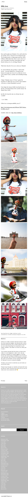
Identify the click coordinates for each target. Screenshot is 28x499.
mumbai (19, 333)
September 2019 (5, 440)
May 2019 (3, 445)
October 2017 (4, 466)
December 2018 (4, 452)
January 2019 (4, 450)
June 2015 (3, 484)
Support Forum (4, 416)
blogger (11, 333)
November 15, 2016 (4, 8)
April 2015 (3, 487)
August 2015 (4, 481)
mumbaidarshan (4, 334)
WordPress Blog (5, 418)
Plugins (2, 413)
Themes (3, 417)
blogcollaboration (6, 333)
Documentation (4, 411)
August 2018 (4, 457)
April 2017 (3, 469)
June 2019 (3, 443)
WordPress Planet (5, 420)
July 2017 (3, 467)
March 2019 (3, 447)
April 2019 (3, 446)
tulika (24, 334)
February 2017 (4, 470)
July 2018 (3, 459)
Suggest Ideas (4, 414)
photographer (18, 334)
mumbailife (9, 334)
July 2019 (3, 442)
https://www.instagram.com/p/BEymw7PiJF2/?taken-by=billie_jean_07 (13, 108)
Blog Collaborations (8, 9)
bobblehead (15, 333)
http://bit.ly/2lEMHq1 (16, 113)
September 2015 (5, 480)
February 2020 (4, 439)
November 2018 (4, 453)
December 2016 (4, 473)
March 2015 (3, 489)
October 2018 (4, 454)
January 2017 (4, 472)
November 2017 (4, 464)
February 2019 (4, 449)
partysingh (14, 334)
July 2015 (3, 483)
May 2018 (3, 460)
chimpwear (12, 8)
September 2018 (5, 456)
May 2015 (3, 486)
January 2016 (4, 476)
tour (22, 334)
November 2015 (4, 477)
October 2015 (4, 479)
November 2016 (4, 474)
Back (3, 2)
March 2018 (3, 462)
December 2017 (4, 463)
